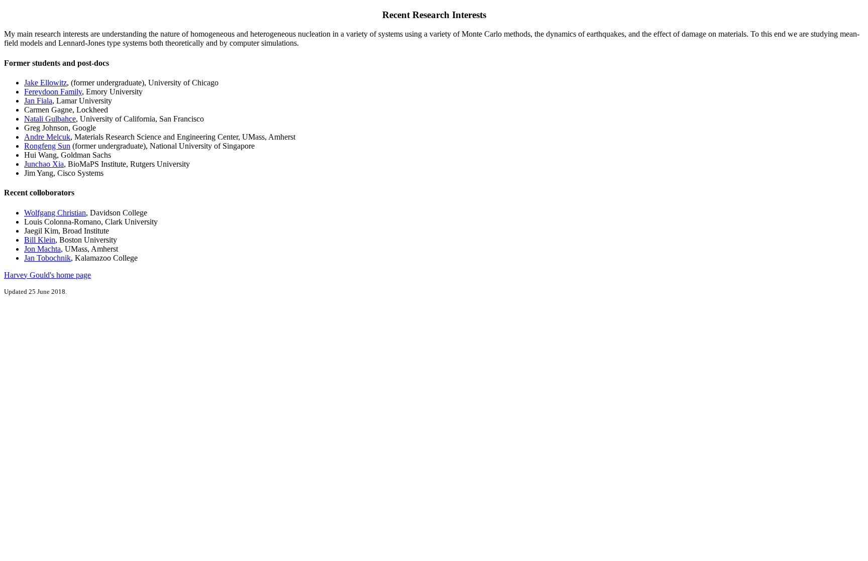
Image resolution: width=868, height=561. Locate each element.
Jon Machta (42, 249)
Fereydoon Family (53, 91)
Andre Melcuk (47, 137)
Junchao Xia (44, 164)
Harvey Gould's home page (47, 275)
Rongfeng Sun (47, 146)
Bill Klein (39, 240)
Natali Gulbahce (50, 119)
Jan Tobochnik (47, 258)
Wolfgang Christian (55, 212)
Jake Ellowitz (45, 82)
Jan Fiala (38, 100)
